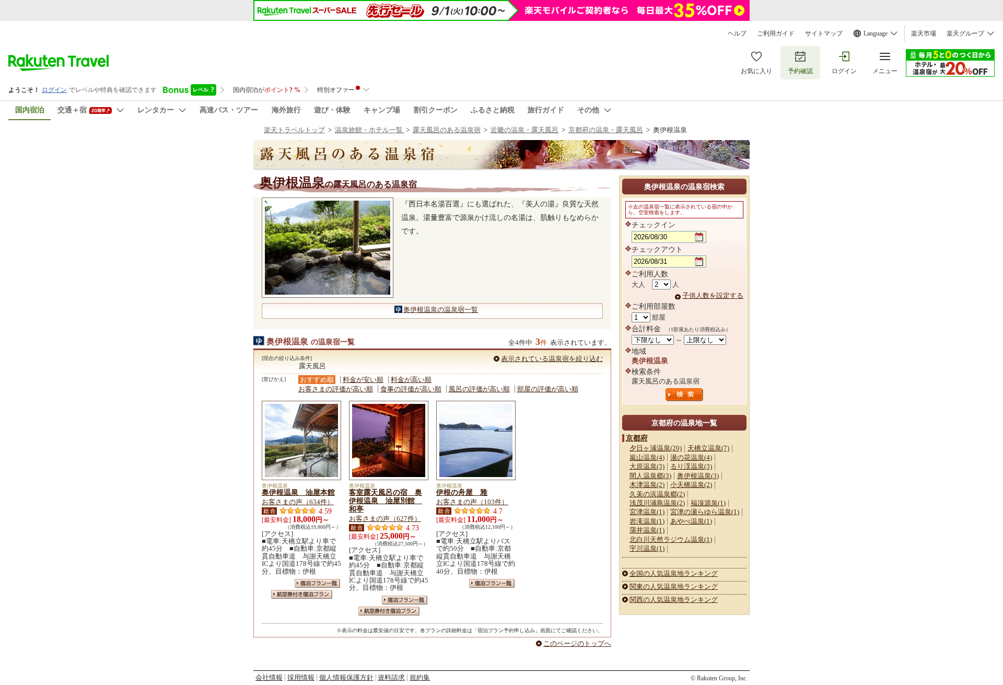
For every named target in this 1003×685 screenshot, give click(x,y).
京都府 (637, 438)
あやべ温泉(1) (691, 521)
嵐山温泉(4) (646, 457)
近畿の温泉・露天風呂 (524, 130)
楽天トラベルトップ (294, 130)
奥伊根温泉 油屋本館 (298, 492)
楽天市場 (923, 33)
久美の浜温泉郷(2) (657, 494)
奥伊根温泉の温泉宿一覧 (440, 310)
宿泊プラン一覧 (317, 583)
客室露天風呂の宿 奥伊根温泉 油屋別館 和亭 (385, 500)
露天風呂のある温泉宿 (447, 130)
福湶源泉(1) (708, 503)
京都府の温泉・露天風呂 (605, 130)
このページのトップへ (577, 643)
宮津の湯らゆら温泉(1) (704, 512)
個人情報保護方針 (346, 677)
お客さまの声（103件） (472, 502)
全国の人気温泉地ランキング (673, 573)
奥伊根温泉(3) (698, 476)
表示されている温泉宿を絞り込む (552, 359)
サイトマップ (824, 33)
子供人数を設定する (712, 295)
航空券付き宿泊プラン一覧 (301, 594)
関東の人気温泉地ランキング (673, 586)
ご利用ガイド (776, 33)
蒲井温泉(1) (646, 530)
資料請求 (391, 677)
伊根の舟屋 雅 (461, 492)
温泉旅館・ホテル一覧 (369, 130)
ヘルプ (737, 33)
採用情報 (300, 677)
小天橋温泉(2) (691, 485)
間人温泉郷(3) (650, 476)
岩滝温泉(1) (646, 521)
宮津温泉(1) (646, 512)
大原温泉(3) (646, 466)
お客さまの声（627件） (385, 519)
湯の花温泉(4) (691, 457)
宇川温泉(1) (646, 548)
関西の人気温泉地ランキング (673, 599)
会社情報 (269, 677)
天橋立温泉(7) (708, 448)
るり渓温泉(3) (691, 466)
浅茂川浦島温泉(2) (657, 503)
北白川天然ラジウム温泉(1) (670, 539)
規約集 (420, 677)
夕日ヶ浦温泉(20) (655, 448)
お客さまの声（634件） (298, 502)
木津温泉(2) (646, 485)
